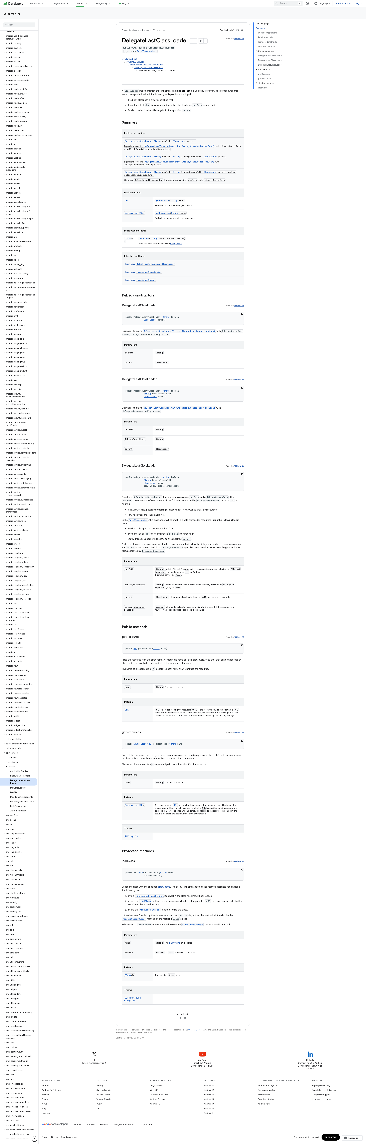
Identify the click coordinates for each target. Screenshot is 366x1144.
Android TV (155, 1103)
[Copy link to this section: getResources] (144, 732)
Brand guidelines (69, 1137)
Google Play (102, 3)
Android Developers (130, 30)
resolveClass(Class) (134, 919)
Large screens (156, 1085)
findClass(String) (150, 909)
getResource (162, 200)
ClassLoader (179, 141)
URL (127, 200)
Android (45, 1085)
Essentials (35, 3)
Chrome (91, 1124)
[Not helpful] (242, 30)
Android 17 (209, 1085)
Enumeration (131, 213)
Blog (124, 3)
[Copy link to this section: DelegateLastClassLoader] (159, 305)
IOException (131, 836)
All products (146, 1124)
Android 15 (209, 1094)
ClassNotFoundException (132, 999)
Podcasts (46, 1113)
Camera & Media (103, 1099)
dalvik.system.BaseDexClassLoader (146, 64)
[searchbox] (19, 24)
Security (45, 1094)
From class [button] (150, 264)
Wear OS (154, 1090)
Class (128, 238)
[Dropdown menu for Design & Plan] (68, 3)
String (157, 141)
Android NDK (264, 1103)
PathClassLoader (146, 51)
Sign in (359, 3)
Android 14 (209, 1099)
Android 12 (209, 1108)
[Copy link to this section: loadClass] (138, 861)
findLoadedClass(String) (150, 896)
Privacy (99, 1103)
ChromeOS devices (159, 1094)
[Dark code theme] (242, 314)
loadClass (143, 238)
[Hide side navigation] (34, 1139)
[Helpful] (237, 30)
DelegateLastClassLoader (139, 141)
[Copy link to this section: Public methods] (150, 627)
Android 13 (209, 1103)
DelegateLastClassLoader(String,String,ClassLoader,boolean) (179, 146)
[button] (18, 37)
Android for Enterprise (52, 1090)
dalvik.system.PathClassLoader (148, 67)
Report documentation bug (324, 1090)
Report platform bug (321, 1085)
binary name (176, 243)
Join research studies (321, 1099)
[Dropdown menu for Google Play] (111, 3)
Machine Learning (104, 1090)
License (54, 1137)
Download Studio (265, 1099)
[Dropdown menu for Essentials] (44, 3)
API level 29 (239, 466)
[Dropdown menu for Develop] (88, 3)
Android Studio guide (267, 1085)
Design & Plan (58, 3)
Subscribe (331, 1137)
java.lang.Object (129, 59)
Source (45, 1099)
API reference (12, 14)
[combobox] (288, 3)
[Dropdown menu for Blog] (130, 3)
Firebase (104, 1124)
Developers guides (266, 1090)
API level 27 (239, 38)
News (44, 1103)
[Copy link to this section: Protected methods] (157, 851)
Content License (195, 1030)
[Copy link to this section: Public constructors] (157, 295)
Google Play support (321, 1094)
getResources (163, 213)
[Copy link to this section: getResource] (142, 637)
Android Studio (343, 3)
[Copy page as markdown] (201, 41)
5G (97, 1108)
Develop (80, 3)
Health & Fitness (103, 1094)
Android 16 (209, 1090)
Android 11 (209, 1113)
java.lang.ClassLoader (136, 62)
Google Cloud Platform (124, 1124)
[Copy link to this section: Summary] (140, 122)
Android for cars (157, 1099)
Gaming (100, 1085)
